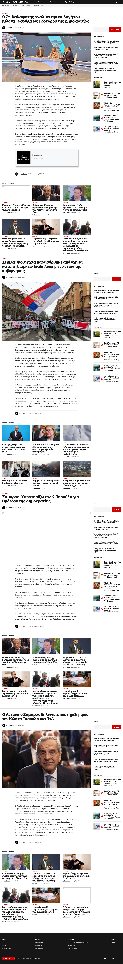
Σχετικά (112, 942)
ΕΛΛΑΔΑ (37, 939)
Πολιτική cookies (73, 948)
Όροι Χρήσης (72, 945)
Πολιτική (5, 13)
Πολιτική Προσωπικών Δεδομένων (78, 942)
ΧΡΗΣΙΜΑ (112, 939)
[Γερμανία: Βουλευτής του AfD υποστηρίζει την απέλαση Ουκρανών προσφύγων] (46, 433)
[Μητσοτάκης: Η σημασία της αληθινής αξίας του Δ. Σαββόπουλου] (46, 227)
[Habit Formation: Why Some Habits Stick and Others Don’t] (97, 95)
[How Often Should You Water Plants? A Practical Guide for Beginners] (97, 84)
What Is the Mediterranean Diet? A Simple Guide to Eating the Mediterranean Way (106, 55)
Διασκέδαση (38, 945)
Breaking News (6, 948)
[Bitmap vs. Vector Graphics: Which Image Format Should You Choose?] (97, 118)
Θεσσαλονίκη (39, 942)
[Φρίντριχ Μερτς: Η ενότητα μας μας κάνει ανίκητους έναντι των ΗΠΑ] (16, 433)
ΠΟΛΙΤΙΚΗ (71, 939)
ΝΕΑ (3, 939)
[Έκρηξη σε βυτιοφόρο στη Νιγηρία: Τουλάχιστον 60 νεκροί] (46, 469)
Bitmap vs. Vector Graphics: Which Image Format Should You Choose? (106, 63)
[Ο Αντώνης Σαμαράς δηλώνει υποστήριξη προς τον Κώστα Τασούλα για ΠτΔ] (46, 193)
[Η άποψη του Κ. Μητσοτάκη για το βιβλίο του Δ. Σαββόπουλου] (77, 679)
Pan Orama (37, 155)
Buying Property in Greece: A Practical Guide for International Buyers (105, 70)
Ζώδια (22, 5)
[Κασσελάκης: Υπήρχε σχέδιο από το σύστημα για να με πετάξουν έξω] (77, 193)
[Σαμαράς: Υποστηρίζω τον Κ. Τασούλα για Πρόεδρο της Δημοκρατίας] (16, 193)
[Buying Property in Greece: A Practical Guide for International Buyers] (97, 129)
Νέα (28, 5)
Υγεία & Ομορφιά (38, 5)
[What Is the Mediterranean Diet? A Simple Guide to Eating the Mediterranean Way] (97, 105)
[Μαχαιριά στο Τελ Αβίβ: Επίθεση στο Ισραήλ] (16, 469)
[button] (3, 2)
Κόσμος (15, 5)
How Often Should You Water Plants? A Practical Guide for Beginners (106, 42)
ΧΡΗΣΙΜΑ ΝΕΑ (6, 5)
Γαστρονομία (39, 948)
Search (96, 273)
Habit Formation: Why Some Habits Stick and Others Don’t (106, 48)
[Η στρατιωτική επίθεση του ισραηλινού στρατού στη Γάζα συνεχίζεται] (77, 469)
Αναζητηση (97, 24)
